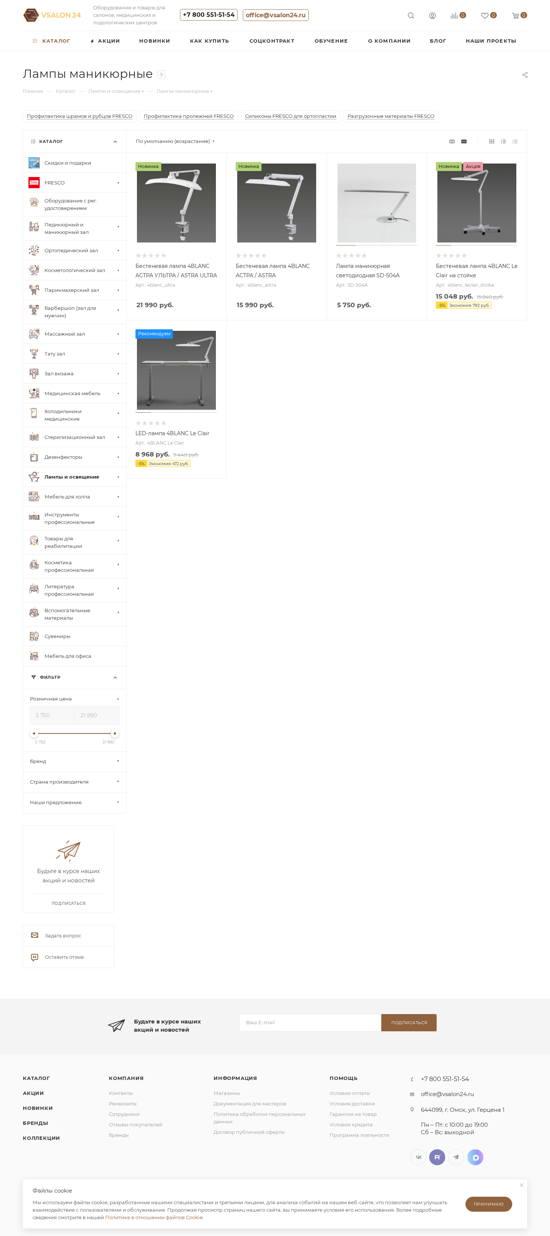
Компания (126, 1078)
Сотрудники (124, 1114)
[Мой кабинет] (432, 16)
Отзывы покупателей (135, 1124)
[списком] (503, 141)
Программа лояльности (359, 1135)
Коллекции (41, 1138)
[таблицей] (515, 141)
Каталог (36, 1078)
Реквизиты (123, 1104)
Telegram (456, 1157)
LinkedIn (475, 1157)
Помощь (344, 1078)
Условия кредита (351, 1124)
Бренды (35, 1123)
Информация (235, 1078)
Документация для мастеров (250, 1104)
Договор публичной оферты (249, 1132)
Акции (33, 1093)
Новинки (38, 1108)
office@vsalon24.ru (276, 15)
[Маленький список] (452, 141)
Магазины (227, 1093)
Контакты (121, 1093)
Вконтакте (418, 1157)
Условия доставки (352, 1104)
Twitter (437, 1157)
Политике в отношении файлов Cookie (154, 1217)
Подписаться (409, 1022)
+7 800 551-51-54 (209, 14)
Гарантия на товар (353, 1114)
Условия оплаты (350, 1093)
